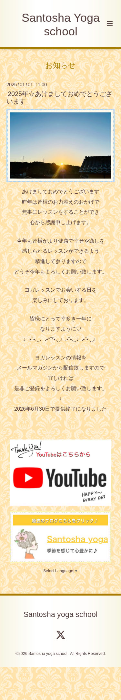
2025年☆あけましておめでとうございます (59, 97)
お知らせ (60, 65)
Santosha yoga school (60, 614)
